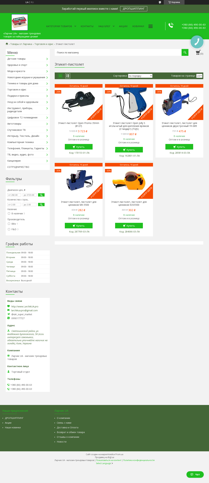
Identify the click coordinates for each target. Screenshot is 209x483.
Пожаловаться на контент (108, 460)
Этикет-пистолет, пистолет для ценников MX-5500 (78, 203)
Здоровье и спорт (17, 64)
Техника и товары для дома (22, 83)
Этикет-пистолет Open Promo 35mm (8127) (78, 124)
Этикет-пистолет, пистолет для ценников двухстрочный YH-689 (179, 124)
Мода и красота (16, 71)
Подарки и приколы (18, 95)
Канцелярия (14, 160)
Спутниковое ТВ (16, 129)
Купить (80, 146)
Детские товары (16, 58)
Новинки (138, 26)
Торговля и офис (43, 44)
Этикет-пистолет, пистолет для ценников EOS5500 (129, 203)
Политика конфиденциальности (139, 460)
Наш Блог (104, 26)
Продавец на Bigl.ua (104, 457)
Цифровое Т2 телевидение (22, 117)
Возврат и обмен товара (71, 432)
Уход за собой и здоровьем (22, 101)
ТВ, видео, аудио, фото (20, 154)
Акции (123, 26)
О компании (63, 418)
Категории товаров (59, 26)
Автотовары (14, 123)
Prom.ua (119, 454)
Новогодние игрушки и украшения (26, 77)
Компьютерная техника (20, 142)
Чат (197, 474)
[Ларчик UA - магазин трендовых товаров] (19, 22)
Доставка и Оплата (67, 427)
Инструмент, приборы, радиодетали (20, 110)
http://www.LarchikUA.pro (24, 306)
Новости (61, 441)
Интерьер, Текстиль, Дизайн (23, 135)
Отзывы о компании (68, 436)
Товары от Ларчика (21, 44)
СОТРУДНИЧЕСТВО (18, 166)
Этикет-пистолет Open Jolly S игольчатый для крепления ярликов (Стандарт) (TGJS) (129, 126)
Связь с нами (64, 422)
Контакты (87, 26)
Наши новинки (13, 427)
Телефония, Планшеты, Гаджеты (25, 148)
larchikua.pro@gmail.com (24, 310)
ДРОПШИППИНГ (134, 8)
